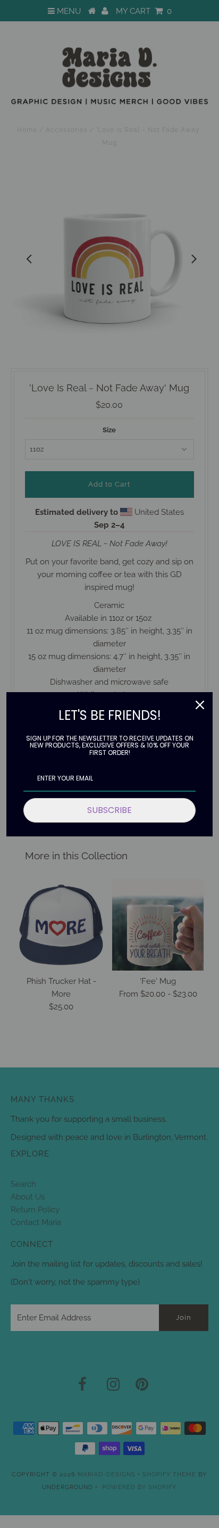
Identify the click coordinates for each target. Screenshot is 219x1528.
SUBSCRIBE (109, 810)
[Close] (200, 705)
